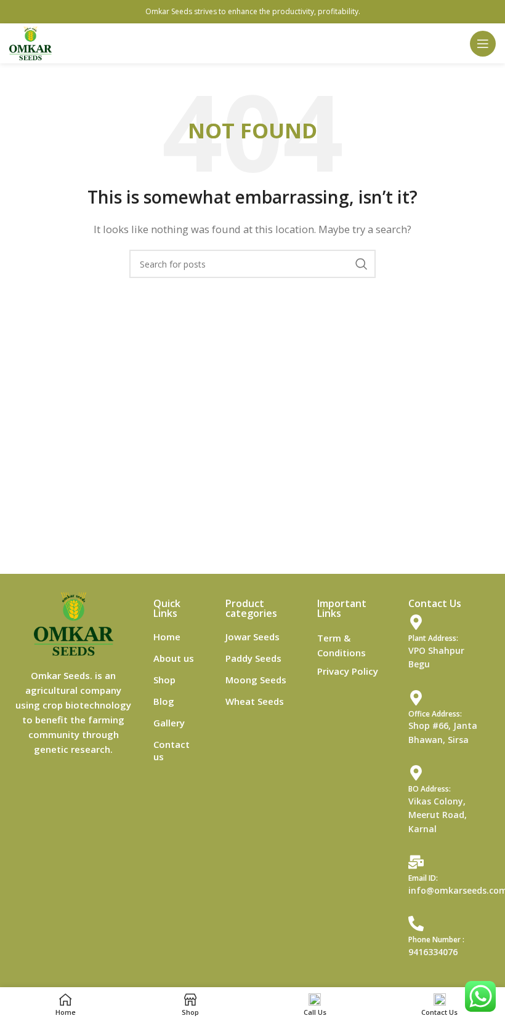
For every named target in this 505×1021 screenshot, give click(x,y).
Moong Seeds (255, 679)
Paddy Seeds (253, 658)
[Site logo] (30, 42)
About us (173, 658)
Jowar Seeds (252, 636)
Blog (163, 701)
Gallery (169, 723)
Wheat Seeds (254, 701)
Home (166, 636)
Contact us (171, 750)
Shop (164, 679)
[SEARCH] (361, 264)
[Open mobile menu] (483, 43)
